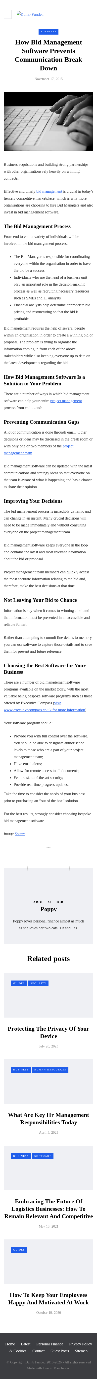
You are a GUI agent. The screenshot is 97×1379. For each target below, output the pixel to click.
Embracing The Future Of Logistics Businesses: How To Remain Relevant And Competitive (48, 1208)
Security (38, 983)
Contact (38, 1351)
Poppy (49, 909)
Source (20, 834)
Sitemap (81, 1351)
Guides (19, 983)
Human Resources (50, 1069)
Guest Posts (59, 1351)
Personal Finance (49, 1344)
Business (48, 31)
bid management (49, 191)
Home (10, 1344)
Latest (25, 1344)
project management (66, 401)
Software (42, 1156)
